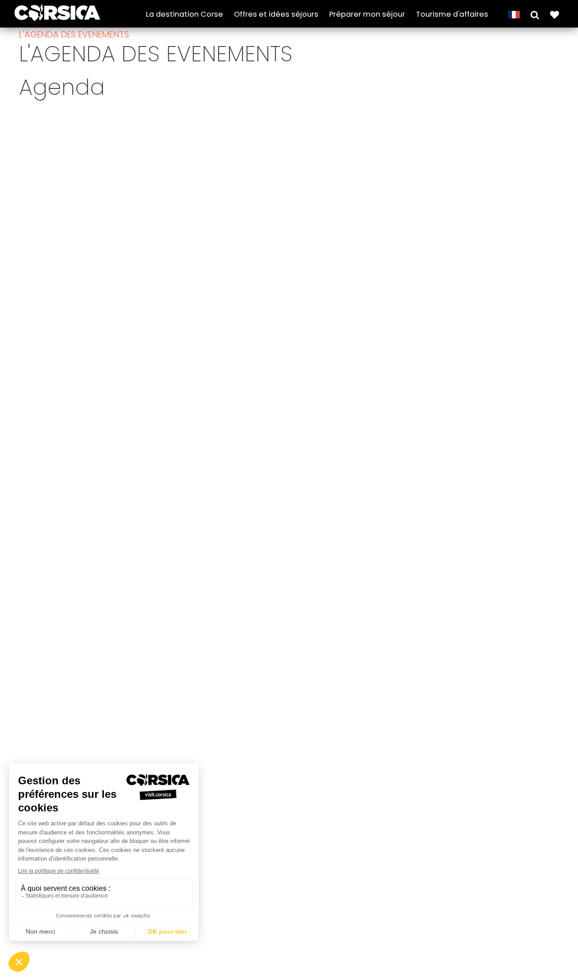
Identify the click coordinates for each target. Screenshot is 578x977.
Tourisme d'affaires (452, 14)
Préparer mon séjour (367, 14)
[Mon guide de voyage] (554, 14)
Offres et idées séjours (276, 14)
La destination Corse (184, 14)
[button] (535, 14)
